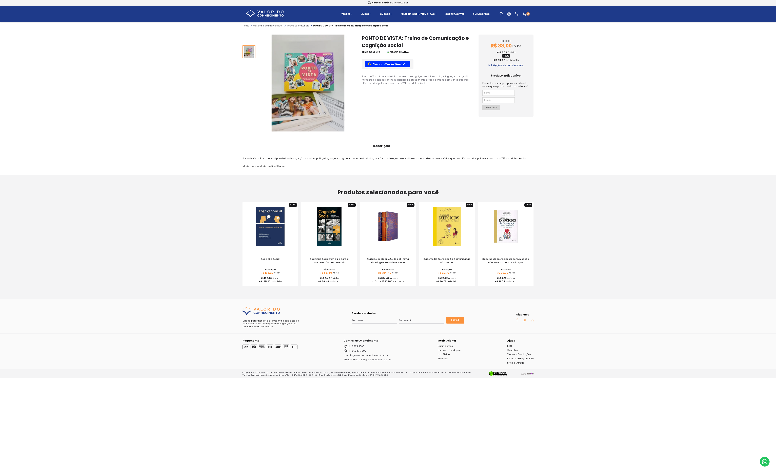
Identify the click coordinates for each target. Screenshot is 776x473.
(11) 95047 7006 (357, 350)
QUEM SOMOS (481, 14)
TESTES (345, 14)
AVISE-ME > (491, 107)
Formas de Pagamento (520, 358)
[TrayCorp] (530, 373)
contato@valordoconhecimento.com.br (366, 355)
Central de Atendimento (361, 340)
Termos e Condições (449, 350)
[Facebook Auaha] (517, 320)
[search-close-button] (768, 16)
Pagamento (250, 340)
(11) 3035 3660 (356, 346)
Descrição (381, 146)
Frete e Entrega (515, 362)
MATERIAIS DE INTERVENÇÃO (418, 14)
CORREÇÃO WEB (455, 14)
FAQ (509, 346)
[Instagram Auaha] (524, 320)
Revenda (443, 358)
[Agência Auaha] (523, 373)
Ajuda (511, 340)
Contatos (512, 350)
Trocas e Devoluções (519, 354)
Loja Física (444, 354)
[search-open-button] (501, 14)
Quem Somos (445, 346)
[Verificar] (498, 375)
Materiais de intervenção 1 (268, 25)
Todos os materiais (298, 25)
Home (245, 25)
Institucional (447, 340)
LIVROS (365, 14)
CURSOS (385, 14)
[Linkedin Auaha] (532, 320)
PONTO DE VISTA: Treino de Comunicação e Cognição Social (350, 25)
